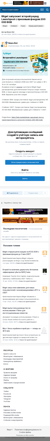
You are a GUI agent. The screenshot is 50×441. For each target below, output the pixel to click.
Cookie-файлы (25, 432)
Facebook (7, 394)
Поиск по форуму (10, 378)
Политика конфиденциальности (28, 430)
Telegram (7, 399)
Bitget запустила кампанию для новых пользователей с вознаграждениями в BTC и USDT (21, 290)
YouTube (7, 401)
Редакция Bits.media (11, 415)
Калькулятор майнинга (12, 361)
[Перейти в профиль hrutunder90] (44, 330)
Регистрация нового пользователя (25, 162)
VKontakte (7, 396)
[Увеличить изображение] (25, 62)
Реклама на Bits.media (12, 413)
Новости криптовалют (27, 34)
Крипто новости (10, 354)
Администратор (10, 410)
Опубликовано (21, 46)
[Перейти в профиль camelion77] (45, 271)
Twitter (6, 391)
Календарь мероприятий (13, 359)
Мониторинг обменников (13, 356)
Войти (25, 179)
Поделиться (13, 193)
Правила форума (10, 373)
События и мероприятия (13, 420)
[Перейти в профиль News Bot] (4, 44)
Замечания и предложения (14, 383)
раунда (19, 87)
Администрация (10, 375)
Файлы (6, 380)
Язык (9, 430)
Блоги (6, 364)
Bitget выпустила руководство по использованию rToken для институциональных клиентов (16, 310)
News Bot (10, 32)
